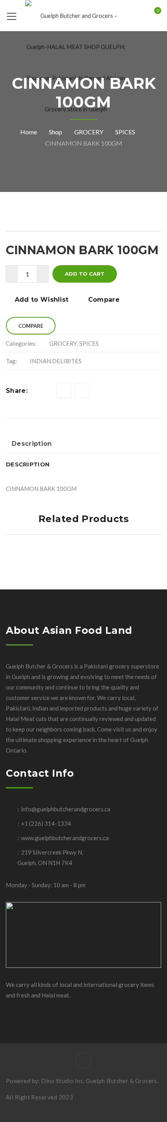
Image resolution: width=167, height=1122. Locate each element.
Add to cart (84, 274)
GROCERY (88, 131)
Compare (104, 299)
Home (28, 131)
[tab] (32, 444)
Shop (55, 131)
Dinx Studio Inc (62, 1080)
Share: (17, 390)
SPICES (125, 131)
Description (32, 443)
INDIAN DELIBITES (56, 360)
